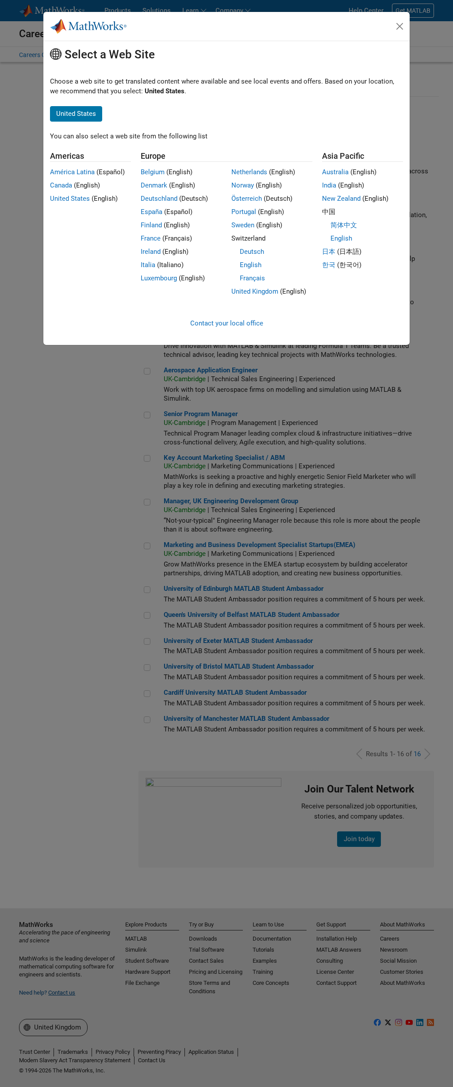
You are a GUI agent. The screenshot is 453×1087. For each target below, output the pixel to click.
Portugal (243, 212)
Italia (148, 265)
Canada (61, 185)
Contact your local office (226, 323)
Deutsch (252, 252)
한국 (328, 265)
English (250, 265)
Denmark (154, 185)
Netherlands (249, 172)
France (151, 238)
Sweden (242, 225)
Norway (242, 185)
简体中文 (343, 225)
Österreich (246, 199)
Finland (151, 225)
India (329, 185)
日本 (328, 252)
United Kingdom (254, 291)
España (151, 212)
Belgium (153, 172)
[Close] (400, 26)
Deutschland (159, 199)
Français (252, 278)
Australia (335, 172)
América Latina (72, 172)
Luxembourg (159, 278)
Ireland (151, 252)
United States (70, 199)
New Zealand (341, 199)
